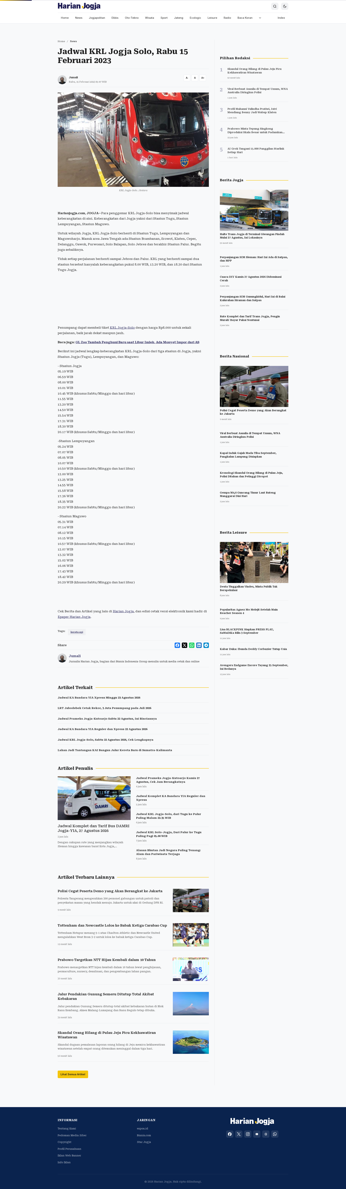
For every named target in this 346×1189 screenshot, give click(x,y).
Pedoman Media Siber (72, 1135)
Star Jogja (144, 1142)
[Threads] (265, 1134)
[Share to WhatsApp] (191, 645)
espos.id (142, 1128)
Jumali (73, 77)
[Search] (274, 6)
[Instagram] (247, 1134)
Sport (164, 17)
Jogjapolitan (97, 17)
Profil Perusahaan (69, 1148)
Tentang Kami (67, 1128)
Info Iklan (64, 1162)
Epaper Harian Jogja (74, 617)
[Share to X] (184, 645)
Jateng (178, 17)
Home (65, 17)
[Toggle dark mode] (284, 6)
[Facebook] (229, 1134)
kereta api (76, 632)
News (78, 17)
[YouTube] (256, 1134)
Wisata (149, 17)
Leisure (212, 17)
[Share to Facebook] (177, 645)
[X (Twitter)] (238, 1134)
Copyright (64, 1142)
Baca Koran (245, 17)
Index (281, 17)
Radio (227, 17)
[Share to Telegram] (206, 645)
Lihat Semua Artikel (73, 1074)
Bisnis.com (144, 1135)
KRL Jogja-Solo (122, 327)
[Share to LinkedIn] (199, 645)
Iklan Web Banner (69, 1155)
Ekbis (115, 17)
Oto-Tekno (132, 17)
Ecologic (195, 17)
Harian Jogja (123, 611)
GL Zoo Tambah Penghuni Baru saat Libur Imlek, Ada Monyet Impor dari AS (137, 342)
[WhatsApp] (274, 1134)
